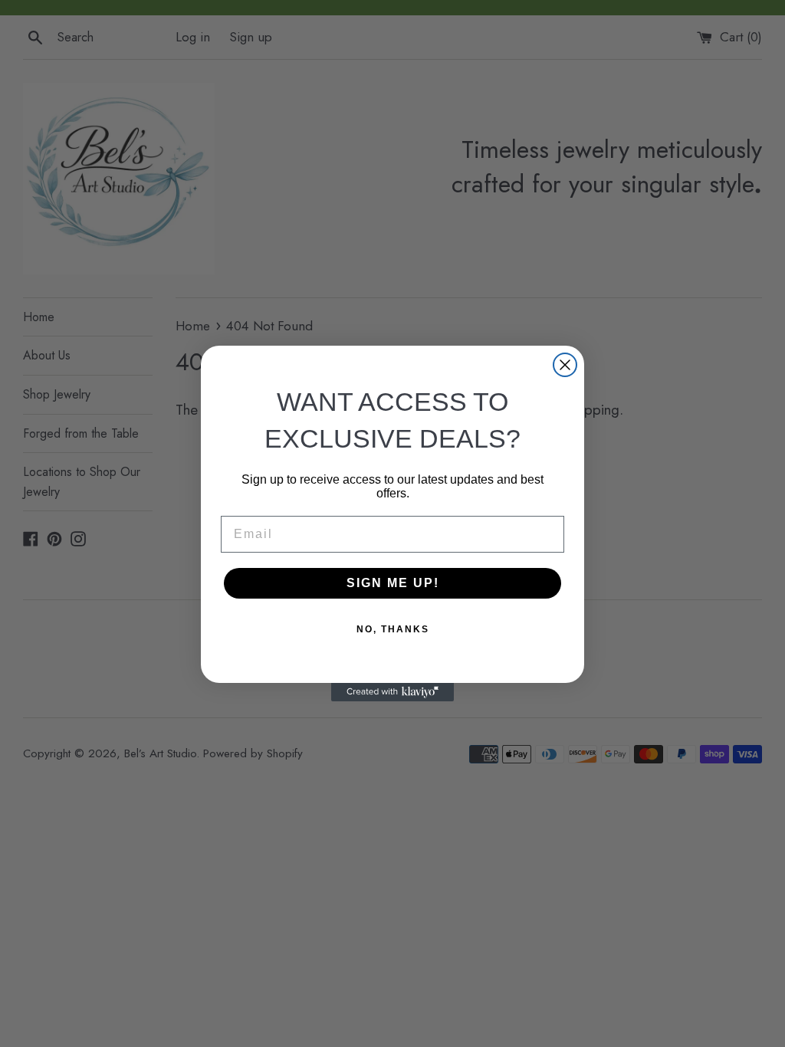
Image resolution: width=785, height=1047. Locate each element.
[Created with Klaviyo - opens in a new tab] (392, 692)
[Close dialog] (564, 364)
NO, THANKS (392, 629)
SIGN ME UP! (393, 582)
